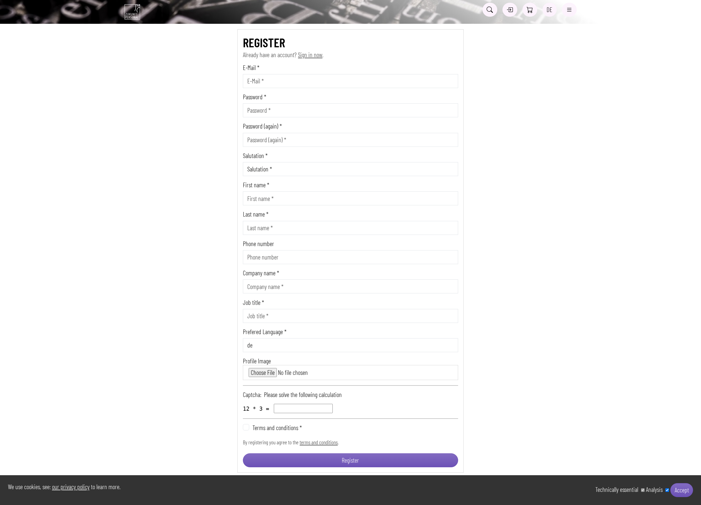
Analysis (655, 489)
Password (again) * (262, 126)
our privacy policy (71, 487)
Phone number (258, 243)
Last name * (255, 214)
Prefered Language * (264, 331)
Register (350, 460)
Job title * (253, 302)
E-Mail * (251, 67)
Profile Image (257, 361)
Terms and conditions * (277, 427)
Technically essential (618, 489)
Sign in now (310, 55)
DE (549, 9)
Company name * (261, 273)
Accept (682, 490)
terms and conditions (319, 442)
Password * (254, 97)
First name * (256, 185)
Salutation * (255, 155)
